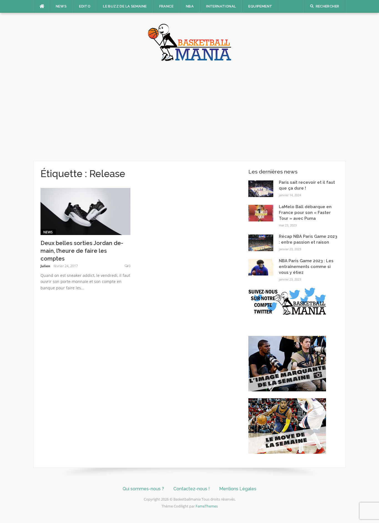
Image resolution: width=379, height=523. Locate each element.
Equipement (260, 6)
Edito (84, 6)
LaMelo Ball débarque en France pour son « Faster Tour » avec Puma (305, 212)
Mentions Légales (237, 488)
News (61, 6)
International (221, 6)
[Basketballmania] (189, 42)
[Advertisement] (189, 111)
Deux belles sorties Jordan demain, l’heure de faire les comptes (82, 251)
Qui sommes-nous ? (143, 488)
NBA (190, 6)
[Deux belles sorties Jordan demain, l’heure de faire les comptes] (86, 211)
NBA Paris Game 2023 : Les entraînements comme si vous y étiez (306, 266)
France (166, 6)
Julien (45, 266)
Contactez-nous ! (191, 488)
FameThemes (207, 506)
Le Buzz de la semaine (124, 6)
